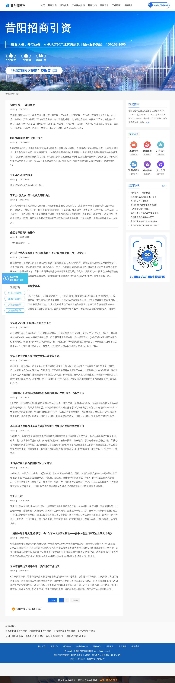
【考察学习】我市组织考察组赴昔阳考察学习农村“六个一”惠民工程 (47, 393)
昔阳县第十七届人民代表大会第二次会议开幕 (34, 356)
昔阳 (18, 94)
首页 (42, 5)
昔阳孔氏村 (16, 496)
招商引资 (52, 5)
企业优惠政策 (82, 646)
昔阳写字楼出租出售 (76, 636)
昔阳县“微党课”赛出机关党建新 (144, 205)
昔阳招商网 (9, 94)
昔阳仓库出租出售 (54, 636)
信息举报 (91, 659)
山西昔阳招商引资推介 (22, 232)
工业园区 (116, 5)
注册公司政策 (14, 293)
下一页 (75, 600)
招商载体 (135, 646)
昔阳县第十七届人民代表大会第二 (145, 225)
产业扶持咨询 (14, 304)
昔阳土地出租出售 (14, 636)
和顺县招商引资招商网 (40, 631)
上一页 (53, 600)
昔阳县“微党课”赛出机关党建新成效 (30, 195)
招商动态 (92, 5)
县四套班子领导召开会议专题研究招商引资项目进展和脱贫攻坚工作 (47, 426)
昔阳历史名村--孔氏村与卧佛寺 (144, 221)
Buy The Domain (77, 659)
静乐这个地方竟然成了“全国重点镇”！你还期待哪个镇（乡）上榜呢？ (48, 252)
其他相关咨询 (14, 310)
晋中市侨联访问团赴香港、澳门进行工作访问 (34, 566)
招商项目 (104, 5)
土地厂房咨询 (14, 299)
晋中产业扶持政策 (86, 631)
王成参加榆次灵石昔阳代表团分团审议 (31, 463)
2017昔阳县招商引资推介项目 (26, 138)
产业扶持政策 (78, 5)
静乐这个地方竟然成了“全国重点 (144, 213)
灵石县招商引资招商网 (16, 631)
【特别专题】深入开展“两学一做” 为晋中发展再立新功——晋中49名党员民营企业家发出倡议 (61, 533)
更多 (147, 122)
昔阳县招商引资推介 (21, 175)
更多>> (164, 186)
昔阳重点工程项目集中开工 (142, 217)
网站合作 (101, 659)
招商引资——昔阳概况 (22, 105)
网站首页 (41, 646)
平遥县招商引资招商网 (64, 631)
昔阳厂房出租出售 (34, 636)
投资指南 (64, 5)
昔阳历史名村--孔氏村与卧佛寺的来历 (30, 323)
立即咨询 (134, 154)
